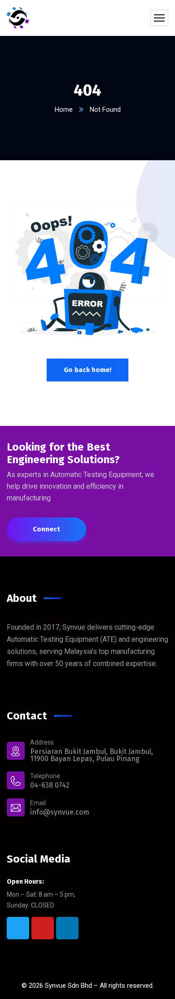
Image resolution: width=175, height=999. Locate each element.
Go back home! (87, 370)
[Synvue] (18, 18)
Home (64, 109)
